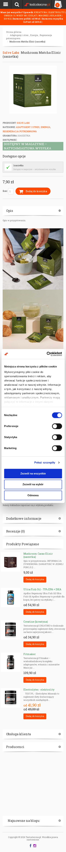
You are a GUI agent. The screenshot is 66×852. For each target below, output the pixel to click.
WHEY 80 (21, 15)
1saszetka (18, 165)
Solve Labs (11, 52)
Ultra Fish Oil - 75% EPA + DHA (42, 589)
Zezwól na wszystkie (33, 473)
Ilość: (5, 190)
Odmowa (33, 495)
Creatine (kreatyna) (35, 621)
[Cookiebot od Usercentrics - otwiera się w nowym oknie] (47, 354)
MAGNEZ (43, 15)
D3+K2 (7, 18)
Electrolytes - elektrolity (38, 689)
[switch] (57, 426)
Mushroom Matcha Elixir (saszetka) (27, 41)
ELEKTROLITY (57, 12)
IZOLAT (32, 15)
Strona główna (13, 32)
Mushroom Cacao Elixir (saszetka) (38, 555)
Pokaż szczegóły (44, 462)
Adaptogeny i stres (19, 35)
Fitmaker (29, 654)
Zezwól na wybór (33, 484)
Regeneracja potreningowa (20, 131)
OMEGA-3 (9, 15)
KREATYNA (41, 12)
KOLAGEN (56, 15)
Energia (34, 35)
